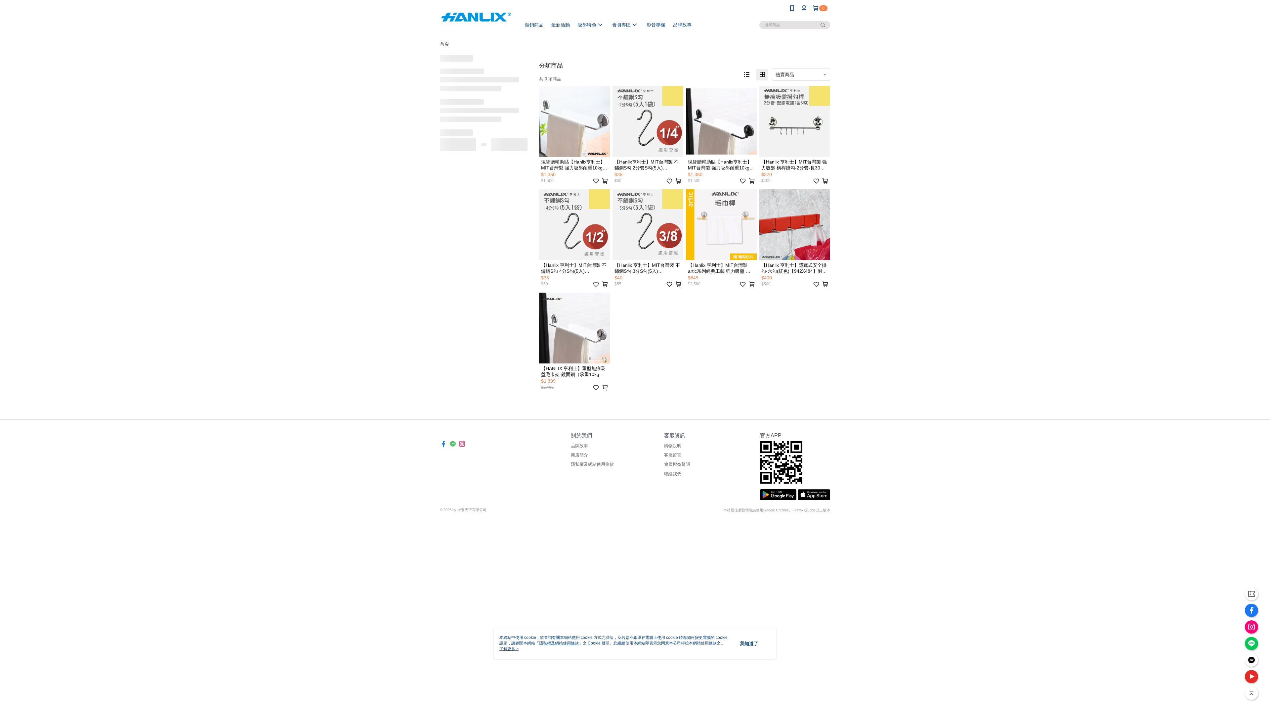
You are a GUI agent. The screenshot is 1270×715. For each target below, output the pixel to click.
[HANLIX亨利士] (476, 17)
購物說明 (672, 445)
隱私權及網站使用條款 (592, 464)
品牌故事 (579, 445)
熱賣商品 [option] (785, 74)
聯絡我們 (672, 473)
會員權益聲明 (677, 464)
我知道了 (749, 643)
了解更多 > (509, 648)
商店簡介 (579, 455)
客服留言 (672, 455)
